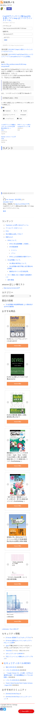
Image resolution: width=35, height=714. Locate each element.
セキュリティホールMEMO (14, 653)
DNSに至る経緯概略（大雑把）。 (20, 244)
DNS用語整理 (13, 247)
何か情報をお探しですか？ (14, 234)
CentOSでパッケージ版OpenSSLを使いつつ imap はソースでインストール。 (17, 18)
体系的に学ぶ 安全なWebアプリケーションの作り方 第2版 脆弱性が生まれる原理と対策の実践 (17, 539)
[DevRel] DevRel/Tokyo (13, 693)
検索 (9, 8)
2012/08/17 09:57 (8, 202)
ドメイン (14, 250)
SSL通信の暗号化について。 (18, 263)
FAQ (7, 231)
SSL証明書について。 (15, 260)
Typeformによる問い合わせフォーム (17, 225)
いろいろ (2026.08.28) (12, 670)
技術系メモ (9, 2)
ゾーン (13, 253)
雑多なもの (9, 237)
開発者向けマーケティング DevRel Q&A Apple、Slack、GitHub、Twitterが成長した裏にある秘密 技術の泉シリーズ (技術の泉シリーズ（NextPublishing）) (17, 457)
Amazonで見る (17, 345)
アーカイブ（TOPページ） (14, 228)
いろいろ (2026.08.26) (12, 680)
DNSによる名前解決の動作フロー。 (20, 256)
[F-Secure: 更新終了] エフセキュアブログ (19, 637)
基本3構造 (11, 280)
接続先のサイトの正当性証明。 (19, 271)
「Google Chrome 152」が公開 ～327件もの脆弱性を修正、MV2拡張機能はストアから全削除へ (18, 675)
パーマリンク (7, 26)
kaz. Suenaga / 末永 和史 (13, 199)
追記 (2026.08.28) (11, 667)
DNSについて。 (13, 240)
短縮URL (6, 31)
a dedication (10, 616)
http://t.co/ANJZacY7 (21, 204)
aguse (7, 645)
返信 (4, 211)
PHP (5, 40)
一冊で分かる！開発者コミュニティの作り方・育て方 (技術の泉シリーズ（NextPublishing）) (17, 499)
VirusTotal (9, 650)
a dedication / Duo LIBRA (9, 629)
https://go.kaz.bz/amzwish (11, 288)
